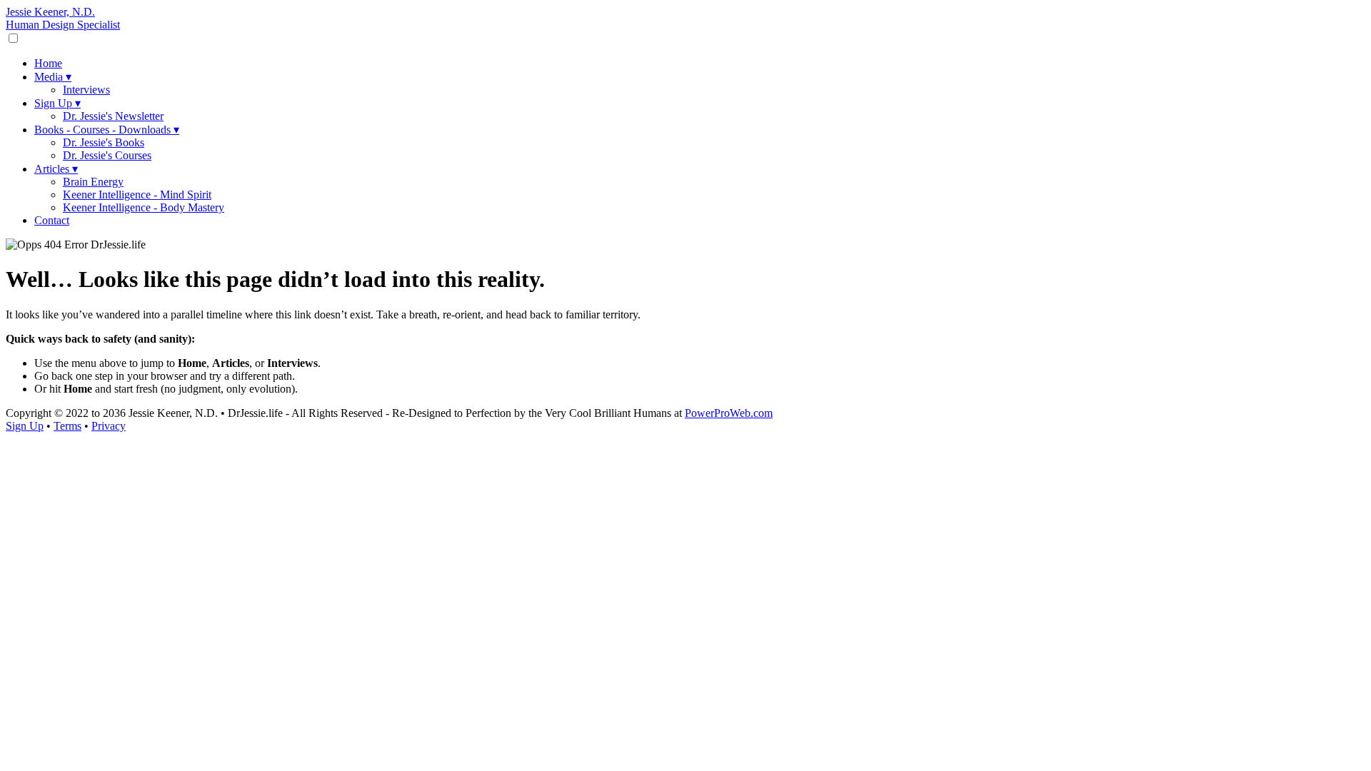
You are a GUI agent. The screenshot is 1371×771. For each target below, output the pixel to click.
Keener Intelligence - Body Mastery (143, 207)
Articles (56, 169)
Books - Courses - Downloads (106, 130)
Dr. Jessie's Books (103, 142)
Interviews (86, 90)
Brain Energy (93, 182)
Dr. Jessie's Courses (107, 155)
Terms (67, 426)
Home (48, 63)
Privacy (108, 426)
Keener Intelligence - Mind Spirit (137, 194)
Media (52, 77)
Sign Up (57, 103)
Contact (51, 220)
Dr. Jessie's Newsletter (113, 116)
